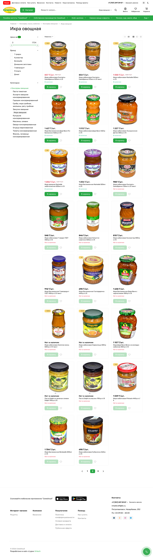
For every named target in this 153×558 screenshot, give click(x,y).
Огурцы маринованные (23, 128)
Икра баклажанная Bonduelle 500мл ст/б (58, 453)
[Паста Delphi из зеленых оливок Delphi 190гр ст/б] (58, 377)
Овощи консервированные (24, 124)
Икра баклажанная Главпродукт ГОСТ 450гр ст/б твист (57, 292)
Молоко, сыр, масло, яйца (126, 18)
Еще (145, 18)
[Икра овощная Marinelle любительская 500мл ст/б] (58, 163)
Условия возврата (63, 521)
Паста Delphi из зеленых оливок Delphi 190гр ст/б (57, 399)
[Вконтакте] (114, 518)
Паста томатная (20, 91)
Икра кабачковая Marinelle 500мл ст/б (125, 78)
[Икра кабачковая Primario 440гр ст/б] (127, 377)
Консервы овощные (20, 88)
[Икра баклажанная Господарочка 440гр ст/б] (92, 270)
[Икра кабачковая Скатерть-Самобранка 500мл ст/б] (58, 56)
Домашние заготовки (22, 64)
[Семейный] (10, 10)
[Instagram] (125, 518)
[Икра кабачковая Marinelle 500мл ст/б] (127, 56)
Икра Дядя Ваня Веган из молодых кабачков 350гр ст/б (126, 346)
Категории (14, 83)
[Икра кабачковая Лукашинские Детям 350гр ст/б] (127, 109)
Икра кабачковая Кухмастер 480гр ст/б (126, 239)
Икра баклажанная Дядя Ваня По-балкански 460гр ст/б (58, 132)
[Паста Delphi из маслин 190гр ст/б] (92, 377)
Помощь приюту (82, 3)
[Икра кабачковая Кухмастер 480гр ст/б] (127, 216)
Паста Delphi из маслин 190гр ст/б (92, 398)
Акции (6, 3)
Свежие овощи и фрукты (100, 18)
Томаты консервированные (25, 131)
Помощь (81, 511)
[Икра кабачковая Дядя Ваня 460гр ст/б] (92, 109)
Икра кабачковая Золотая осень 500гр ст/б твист (57, 346)
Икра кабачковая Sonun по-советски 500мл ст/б (89, 239)
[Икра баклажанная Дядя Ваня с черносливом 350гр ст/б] (127, 270)
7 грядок (17, 54)
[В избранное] (60, 87)
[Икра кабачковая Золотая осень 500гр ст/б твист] (58, 323)
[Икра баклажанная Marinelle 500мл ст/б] (92, 163)
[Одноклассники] (119, 518)
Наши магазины (69, 3)
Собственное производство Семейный (49, 18)
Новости (58, 3)
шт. (19, 37)
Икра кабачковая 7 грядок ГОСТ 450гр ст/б (56, 239)
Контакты (49, 3)
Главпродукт (19, 68)
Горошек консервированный (25, 100)
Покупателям (61, 511)
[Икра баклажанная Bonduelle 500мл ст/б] (58, 430)
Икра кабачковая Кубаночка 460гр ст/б (92, 453)
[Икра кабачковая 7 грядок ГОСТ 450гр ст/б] (58, 216)
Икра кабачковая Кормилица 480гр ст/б (92, 346)
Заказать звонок (132, 3)
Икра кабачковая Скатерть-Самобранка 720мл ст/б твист (124, 185)
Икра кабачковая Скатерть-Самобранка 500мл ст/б (55, 78)
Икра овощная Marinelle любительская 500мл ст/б (55, 185)
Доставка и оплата (19, 3)
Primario (17, 71)
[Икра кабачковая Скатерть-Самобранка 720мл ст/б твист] (127, 163)
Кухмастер (18, 58)
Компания (37, 511)
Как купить (31, 3)
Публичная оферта (63, 528)
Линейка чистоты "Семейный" (15, 18)
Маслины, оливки (20, 121)
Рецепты (14, 515)
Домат (16, 74)
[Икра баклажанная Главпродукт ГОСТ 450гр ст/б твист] (58, 270)
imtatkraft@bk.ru (119, 506)
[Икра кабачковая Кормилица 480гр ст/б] (92, 323)
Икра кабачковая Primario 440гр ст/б (126, 399)
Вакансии (41, 3)
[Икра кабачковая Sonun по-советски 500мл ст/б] (92, 216)
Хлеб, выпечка (77, 18)
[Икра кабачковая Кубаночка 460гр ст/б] (92, 430)
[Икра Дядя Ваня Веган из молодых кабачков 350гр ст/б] (127, 323)
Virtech (37, 551)
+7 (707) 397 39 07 (115, 3)
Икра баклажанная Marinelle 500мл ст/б (92, 185)
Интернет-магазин (18, 511)
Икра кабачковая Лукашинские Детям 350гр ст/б (125, 132)
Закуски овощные (20, 109)
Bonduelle (18, 61)
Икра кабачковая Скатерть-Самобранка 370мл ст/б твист (90, 78)
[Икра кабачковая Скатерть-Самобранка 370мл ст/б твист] (92, 56)
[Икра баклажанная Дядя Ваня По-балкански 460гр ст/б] (58, 109)
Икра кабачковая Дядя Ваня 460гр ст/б (92, 132)
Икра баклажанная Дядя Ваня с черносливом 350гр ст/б (125, 292)
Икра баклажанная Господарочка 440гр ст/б (91, 292)
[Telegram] (130, 518)
